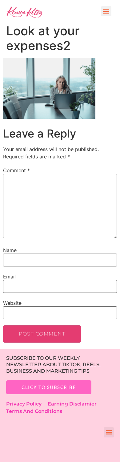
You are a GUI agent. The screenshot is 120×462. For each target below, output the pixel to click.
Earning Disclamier (76, 404)
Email (9, 276)
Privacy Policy (27, 404)
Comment (16, 170)
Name (10, 250)
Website (12, 303)
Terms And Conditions (34, 411)
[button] (106, 11)
